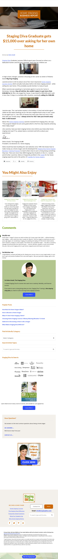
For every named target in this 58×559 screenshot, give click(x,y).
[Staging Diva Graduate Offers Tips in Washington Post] (30, 189)
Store (48, 506)
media (42, 155)
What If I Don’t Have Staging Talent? (13, 315)
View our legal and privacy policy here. (12, 533)
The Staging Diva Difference (16, 511)
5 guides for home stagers (36, 157)
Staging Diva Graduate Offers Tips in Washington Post (30, 200)
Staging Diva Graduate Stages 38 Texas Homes (11, 200)
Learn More (29, 294)
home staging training (16, 122)
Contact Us (36, 506)
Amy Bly (4, 235)
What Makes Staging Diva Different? (13, 324)
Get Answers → (9, 427)
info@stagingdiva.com (43, 511)
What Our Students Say (16, 516)
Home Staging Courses (16, 508)
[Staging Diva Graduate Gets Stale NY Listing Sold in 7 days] (48, 189)
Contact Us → (9, 435)
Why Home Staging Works (16, 519)
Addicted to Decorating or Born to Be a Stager (16, 321)
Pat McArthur (6, 252)
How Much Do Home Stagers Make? (13, 309)
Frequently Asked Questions (16, 514)
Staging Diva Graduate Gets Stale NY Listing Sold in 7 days (48, 200)
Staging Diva (6, 60)
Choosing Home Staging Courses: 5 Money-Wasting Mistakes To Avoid (23, 318)
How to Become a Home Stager (11, 312)
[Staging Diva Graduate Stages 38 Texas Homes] (11, 189)
